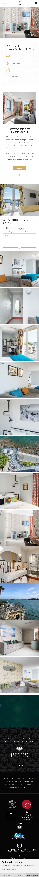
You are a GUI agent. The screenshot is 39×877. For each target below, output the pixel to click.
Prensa (20, 784)
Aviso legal (28, 784)
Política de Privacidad (14, 787)
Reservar (19, 168)
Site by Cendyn (27, 787)
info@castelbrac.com (28, 741)
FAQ (5, 784)
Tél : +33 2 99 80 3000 (12, 741)
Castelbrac (12, 784)
